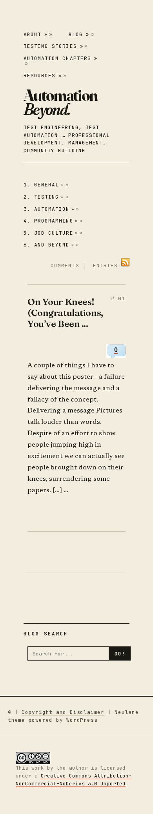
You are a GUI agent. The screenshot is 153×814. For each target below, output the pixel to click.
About (35, 34)
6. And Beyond (49, 244)
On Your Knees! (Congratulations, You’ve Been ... (65, 313)
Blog (79, 34)
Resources (43, 75)
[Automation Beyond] (60, 102)
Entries (105, 265)
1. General (44, 184)
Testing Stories (53, 46)
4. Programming (51, 220)
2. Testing (44, 196)
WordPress (81, 720)
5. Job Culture (51, 233)
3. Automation (49, 209)
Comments (65, 265)
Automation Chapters (60, 58)
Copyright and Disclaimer (63, 712)
